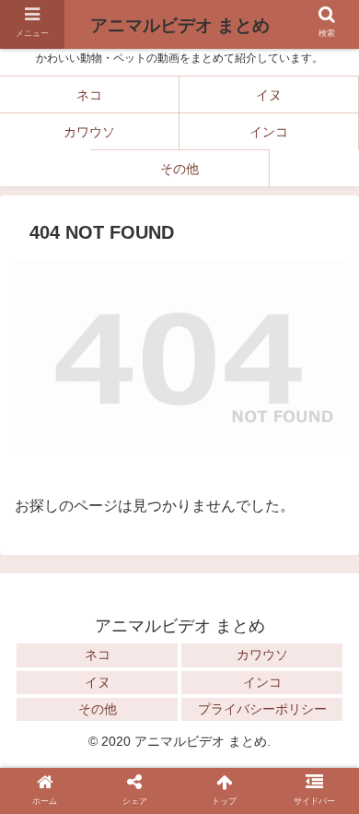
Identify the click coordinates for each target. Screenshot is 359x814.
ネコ (97, 654)
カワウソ (262, 654)
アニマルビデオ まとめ (180, 25)
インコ (262, 682)
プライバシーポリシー (262, 709)
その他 (97, 709)
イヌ (97, 682)
